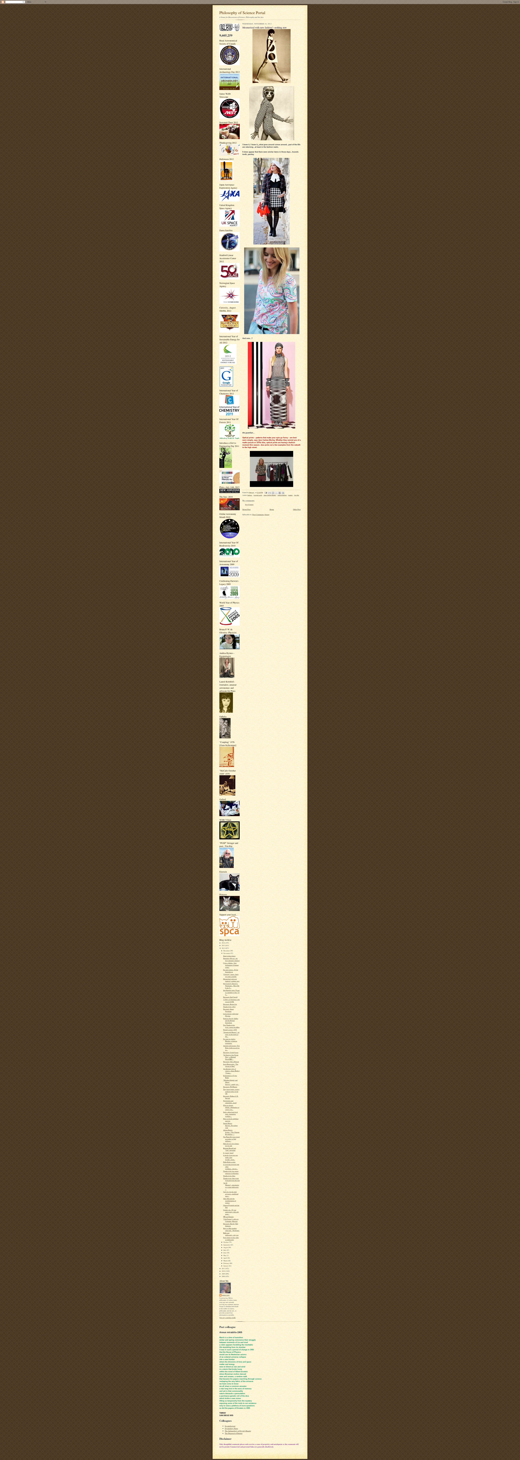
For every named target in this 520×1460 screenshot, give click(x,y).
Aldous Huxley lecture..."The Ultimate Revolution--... (231, 1132)
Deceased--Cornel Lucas (230, 1052)
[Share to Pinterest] (283, 493)
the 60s (296, 495)
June (225, 1253)
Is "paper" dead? (228, 1153)
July (224, 1250)
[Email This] (269, 493)
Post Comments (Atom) (260, 514)
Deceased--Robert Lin (230, 1004)
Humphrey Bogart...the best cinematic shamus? (231, 959)
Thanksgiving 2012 (229, 1007)
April (225, 1258)
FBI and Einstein (228, 1217)
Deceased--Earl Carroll (230, 997)
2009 (223, 1274)
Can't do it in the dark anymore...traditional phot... (230, 1194)
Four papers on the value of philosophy (231, 1238)
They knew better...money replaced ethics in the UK (231, 1091)
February (226, 1263)
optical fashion (282, 495)
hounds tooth (258, 495)
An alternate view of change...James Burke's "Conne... (231, 1071)
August (225, 1247)
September (226, 1245)
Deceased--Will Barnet (230, 1087)
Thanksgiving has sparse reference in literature (231, 1172)
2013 (223, 945)
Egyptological (230, 1426)
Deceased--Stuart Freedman (228, 1010)
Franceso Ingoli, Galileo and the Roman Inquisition (230, 1020)
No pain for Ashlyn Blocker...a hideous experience (230, 1041)
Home (272, 509)
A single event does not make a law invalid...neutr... (230, 1157)
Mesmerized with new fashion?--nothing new (231, 980)
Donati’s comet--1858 (230, 1030)
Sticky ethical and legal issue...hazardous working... (230, 1114)
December (226, 951)
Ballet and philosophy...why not (230, 1234)
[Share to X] (276, 493)
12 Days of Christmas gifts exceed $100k (231, 1000)
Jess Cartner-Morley (270, 495)
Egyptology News (231, 1428)
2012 (223, 948)
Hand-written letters (229, 956)
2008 (223, 1276)
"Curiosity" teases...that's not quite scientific (230, 975)
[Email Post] (266, 492)
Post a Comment (249, 504)
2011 (223, 1268)
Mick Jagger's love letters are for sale (231, 1145)
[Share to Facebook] (279, 493)
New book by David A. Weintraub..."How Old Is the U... (231, 986)
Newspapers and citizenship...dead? (230, 1102)
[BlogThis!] (273, 493)
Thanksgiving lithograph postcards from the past (231, 1179)
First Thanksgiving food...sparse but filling (231, 1026)
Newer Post (246, 509)
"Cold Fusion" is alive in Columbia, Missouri (230, 1220)
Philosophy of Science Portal (242, 12)
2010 (223, 1271)
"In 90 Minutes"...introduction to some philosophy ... (231, 1186)
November (226, 953)
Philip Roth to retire (229, 1162)
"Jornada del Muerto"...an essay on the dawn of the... (231, 1034)
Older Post (297, 509)
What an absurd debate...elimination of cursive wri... (231, 1107)
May (225, 1255)
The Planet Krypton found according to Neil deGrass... (231, 1139)
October (226, 1242)
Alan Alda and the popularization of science (229, 1201)
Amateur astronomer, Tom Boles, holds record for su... (231, 1048)
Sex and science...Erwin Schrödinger (230, 971)
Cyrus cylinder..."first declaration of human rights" (231, 965)
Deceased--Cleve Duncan (231, 1062)
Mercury (226, 1295)
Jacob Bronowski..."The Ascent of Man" (230, 1065)
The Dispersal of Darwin (233, 1433)
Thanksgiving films (229, 1176)
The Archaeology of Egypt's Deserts (238, 1431)
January (226, 1266)
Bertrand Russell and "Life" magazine (229, 1149)
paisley (290, 495)
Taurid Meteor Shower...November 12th (230, 1125)
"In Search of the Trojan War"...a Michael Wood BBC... (230, 1057)
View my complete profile (227, 1318)
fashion (249, 495)
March (225, 1261)
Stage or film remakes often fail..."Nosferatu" (231, 1229)
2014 (223, 943)
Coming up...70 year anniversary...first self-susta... (231, 1212)
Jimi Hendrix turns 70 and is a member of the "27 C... (231, 992)
